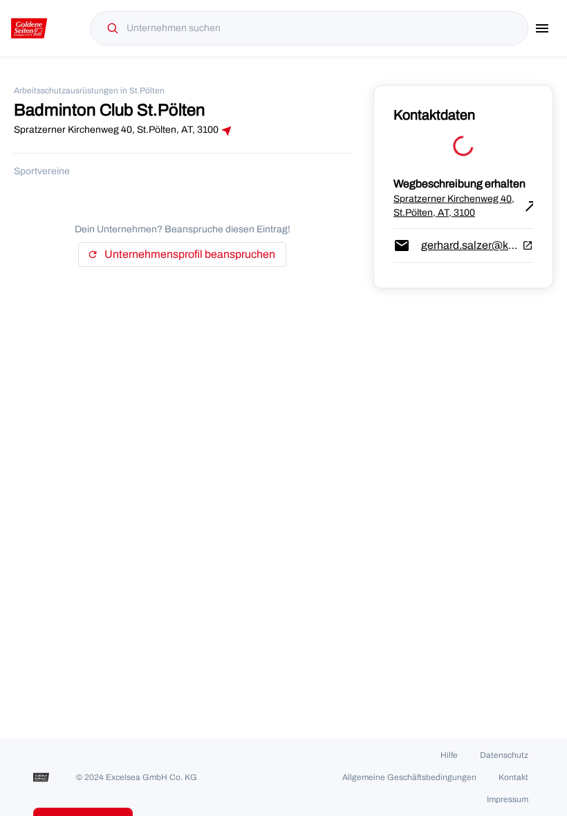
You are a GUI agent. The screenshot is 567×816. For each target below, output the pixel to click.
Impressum (507, 799)
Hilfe (449, 755)
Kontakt (513, 777)
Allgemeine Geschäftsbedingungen (409, 777)
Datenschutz (504, 755)
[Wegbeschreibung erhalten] (227, 130)
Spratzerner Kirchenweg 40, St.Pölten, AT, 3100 (463, 206)
